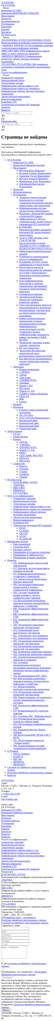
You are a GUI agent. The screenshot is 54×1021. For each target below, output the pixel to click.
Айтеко (23, 375)
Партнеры (18, 367)
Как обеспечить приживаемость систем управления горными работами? (35, 361)
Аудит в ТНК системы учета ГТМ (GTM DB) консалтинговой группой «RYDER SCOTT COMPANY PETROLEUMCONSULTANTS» (36, 243)
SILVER (23, 533)
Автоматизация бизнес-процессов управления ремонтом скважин (31, 300)
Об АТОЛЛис (8, 5)
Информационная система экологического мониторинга (34, 209)
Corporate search (21, 547)
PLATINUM (25, 539)
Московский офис (28, 420)
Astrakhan (24, 474)
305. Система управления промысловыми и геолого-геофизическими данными (26, 595)
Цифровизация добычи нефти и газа (31, 506)
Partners (17, 439)
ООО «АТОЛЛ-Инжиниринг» (34, 418)
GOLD (22, 536)
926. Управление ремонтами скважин (32, 654)
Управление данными (24, 498)
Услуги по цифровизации (14, 72)
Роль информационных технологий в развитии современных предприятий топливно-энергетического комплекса (33, 286)
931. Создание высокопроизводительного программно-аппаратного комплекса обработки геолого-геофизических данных (32, 667)
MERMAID (19, 764)
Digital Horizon (20, 436)
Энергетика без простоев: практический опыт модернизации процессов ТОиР (35, 353)
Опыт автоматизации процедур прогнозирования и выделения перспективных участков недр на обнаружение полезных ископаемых (35, 310)
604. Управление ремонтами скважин (32, 651)
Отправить (7, 977)
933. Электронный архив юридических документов (26, 631)
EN (2, 118)
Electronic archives (22, 549)
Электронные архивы (24, 504)
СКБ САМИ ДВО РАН (31, 455)
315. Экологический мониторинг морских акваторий (30, 580)
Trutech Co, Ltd (26, 391)
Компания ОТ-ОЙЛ (23, 162)
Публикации (19, 195)
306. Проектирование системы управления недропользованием (29, 747)
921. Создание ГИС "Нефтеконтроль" (32, 716)
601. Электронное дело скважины (30, 638)
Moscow (23, 466)
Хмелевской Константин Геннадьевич (32, 185)
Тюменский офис (28, 428)
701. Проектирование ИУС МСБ (30, 676)
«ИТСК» (23, 442)
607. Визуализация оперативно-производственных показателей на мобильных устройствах (31, 681)
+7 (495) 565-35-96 (10, 794)
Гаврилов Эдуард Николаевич (34, 176)
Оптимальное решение (31, 294)
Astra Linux (25, 377)
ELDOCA (18, 756)
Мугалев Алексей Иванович (33, 178)
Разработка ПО (21, 522)
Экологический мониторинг (27, 517)
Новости (5, 110)
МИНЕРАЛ (19, 490)
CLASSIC (24, 530)
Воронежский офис (29, 423)
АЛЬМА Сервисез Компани (33, 393)
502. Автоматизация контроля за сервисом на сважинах (29, 658)
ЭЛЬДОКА (18, 485)
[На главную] (7, 2)
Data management (21, 544)
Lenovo (23, 401)
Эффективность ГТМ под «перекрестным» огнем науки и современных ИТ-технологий (35, 222)
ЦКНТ (22, 453)
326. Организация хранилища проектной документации (28, 626)
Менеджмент (20, 168)
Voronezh (23, 469)
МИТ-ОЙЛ (19, 487)
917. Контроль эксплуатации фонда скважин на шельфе (31, 569)
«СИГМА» (24, 372)
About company (14, 431)
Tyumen (23, 471)
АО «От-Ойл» (26, 415)
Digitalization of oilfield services (28, 555)
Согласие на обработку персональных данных (24, 923)
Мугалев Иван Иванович (32, 170)
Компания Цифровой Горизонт (29, 165)
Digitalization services (17, 541)
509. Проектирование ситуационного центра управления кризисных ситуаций (32, 700)
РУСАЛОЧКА (20, 493)
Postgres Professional (29, 369)
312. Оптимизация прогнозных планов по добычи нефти (29, 720)
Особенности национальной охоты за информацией (33, 258)
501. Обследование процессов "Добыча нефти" (28, 741)
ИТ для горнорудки (29, 348)
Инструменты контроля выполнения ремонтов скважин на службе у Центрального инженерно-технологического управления (35, 272)
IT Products (12, 751)
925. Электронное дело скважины (30, 635)
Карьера (17, 404)
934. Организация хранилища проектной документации (28, 647)
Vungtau (23, 477)
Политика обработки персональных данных (29, 772)
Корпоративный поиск (25, 501)
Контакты (18, 407)
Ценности (18, 189)
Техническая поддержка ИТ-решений (32, 525)
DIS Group (24, 388)
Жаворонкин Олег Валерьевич (35, 181)
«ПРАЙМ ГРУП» (28, 380)
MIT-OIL (17, 759)
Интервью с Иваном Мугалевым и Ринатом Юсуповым (36, 215)
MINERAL (18, 762)
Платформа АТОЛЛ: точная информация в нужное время (34, 263)
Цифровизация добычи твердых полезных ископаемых (29, 513)
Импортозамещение (23, 520)
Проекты (5, 107)
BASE (22, 528)
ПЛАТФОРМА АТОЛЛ (25, 482)
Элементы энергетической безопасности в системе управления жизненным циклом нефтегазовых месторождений (35, 201)
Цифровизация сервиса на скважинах (32, 509)
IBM (21, 399)
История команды (22, 192)
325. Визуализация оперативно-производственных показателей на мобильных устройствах (31, 603)
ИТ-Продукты (8, 34)
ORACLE (24, 396)
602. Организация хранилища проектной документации (28, 642)
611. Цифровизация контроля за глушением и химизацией (29, 575)
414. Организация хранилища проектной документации (28, 693)
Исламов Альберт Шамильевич (35, 173)
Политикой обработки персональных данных (23, 973)
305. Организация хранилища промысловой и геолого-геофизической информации (28, 587)
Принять (6, 1010)
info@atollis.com (9, 799)
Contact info (19, 463)
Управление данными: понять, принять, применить (34, 344)
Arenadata (24, 383)
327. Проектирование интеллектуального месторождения (31, 688)
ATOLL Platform (21, 754)
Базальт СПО (26, 385)
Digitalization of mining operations (29, 557)
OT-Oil (16, 434)
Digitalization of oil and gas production (31, 552)
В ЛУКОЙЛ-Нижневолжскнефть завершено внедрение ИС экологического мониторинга (35, 231)
